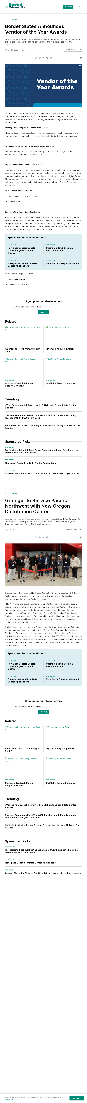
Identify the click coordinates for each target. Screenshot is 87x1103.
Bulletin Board (11, 19)
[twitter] (43, 58)
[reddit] (47, 58)
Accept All (76, 1098)
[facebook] (36, 58)
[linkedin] (40, 58)
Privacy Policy (9, 1099)
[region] (43, 1098)
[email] (51, 58)
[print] (81, 58)
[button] (6, 6)
